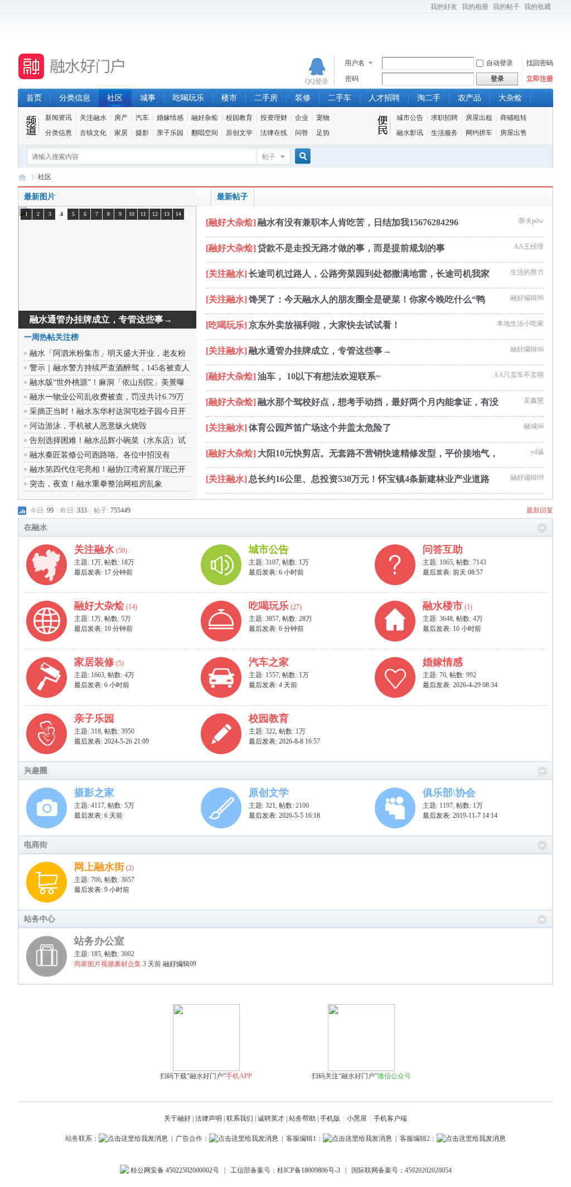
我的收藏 (537, 7)
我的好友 (443, 7)
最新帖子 (232, 196)
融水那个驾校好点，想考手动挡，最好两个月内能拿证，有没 (378, 402)
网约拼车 (479, 133)
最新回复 (539, 510)
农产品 (469, 98)
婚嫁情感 (170, 118)
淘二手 (429, 98)
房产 (121, 118)
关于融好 (177, 1118)
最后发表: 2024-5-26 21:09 (111, 741)
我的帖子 (506, 7)
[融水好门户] (72, 80)
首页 (34, 98)
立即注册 (539, 79)
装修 (303, 98)
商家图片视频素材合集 (107, 964)
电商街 (35, 845)
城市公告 (409, 118)
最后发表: (103, 572)
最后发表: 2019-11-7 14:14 (460, 815)
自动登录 (499, 63)
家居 (121, 133)
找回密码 (539, 63)
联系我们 (239, 1118)
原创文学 (239, 133)
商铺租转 (513, 118)
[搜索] (301, 156)
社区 (115, 98)
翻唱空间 (204, 133)
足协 (323, 133)
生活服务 (444, 133)
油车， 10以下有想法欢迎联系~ (319, 376)
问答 (301, 133)
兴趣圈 (35, 770)
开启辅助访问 (425, 8)
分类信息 (74, 98)
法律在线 (273, 133)
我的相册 (475, 7)
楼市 (229, 98)
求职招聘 (444, 118)
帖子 (268, 157)
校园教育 (239, 118)
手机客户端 (390, 1118)
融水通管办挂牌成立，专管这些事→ (320, 350)
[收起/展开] (542, 528)
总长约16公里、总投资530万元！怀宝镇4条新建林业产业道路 (369, 479)
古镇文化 (93, 133)
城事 (148, 98)
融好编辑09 (179, 964)
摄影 (142, 133)
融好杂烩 (204, 118)
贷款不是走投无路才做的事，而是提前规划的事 (351, 248)
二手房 (266, 98)
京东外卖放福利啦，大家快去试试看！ (324, 325)
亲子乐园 (170, 133)
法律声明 (208, 1118)
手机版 (330, 1118)
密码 (352, 79)
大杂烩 (510, 98)
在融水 (35, 527)
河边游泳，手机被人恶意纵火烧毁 (88, 426)
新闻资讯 (58, 118)
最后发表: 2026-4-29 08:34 (460, 685)
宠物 (323, 118)
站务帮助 (302, 1118)
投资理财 (273, 118)
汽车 (142, 118)
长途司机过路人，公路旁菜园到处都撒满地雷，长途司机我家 (369, 273)
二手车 (339, 98)
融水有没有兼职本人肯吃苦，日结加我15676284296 (358, 222)
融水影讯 (409, 133)
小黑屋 (357, 1118)
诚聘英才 (271, 1118)
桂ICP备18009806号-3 (308, 1170)
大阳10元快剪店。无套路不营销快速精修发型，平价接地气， (378, 453)
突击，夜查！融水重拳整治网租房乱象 (96, 484)
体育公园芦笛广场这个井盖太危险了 (320, 427)
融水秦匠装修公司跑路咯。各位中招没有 (100, 455)
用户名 (355, 63)
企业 (301, 118)
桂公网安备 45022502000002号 (174, 1170)
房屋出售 (513, 133)
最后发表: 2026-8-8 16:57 (284, 741)
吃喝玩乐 (188, 98)
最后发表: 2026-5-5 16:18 (284, 815)
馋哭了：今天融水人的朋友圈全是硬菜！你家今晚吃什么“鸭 (367, 299)
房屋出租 (479, 118)
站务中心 (39, 919)
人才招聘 (384, 98)
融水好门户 (22, 177)
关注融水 (93, 118)
